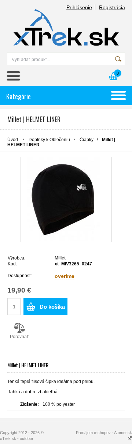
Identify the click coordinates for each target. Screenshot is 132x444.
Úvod (12, 139)
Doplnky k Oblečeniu (49, 139)
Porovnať (19, 336)
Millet (60, 258)
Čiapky (87, 139)
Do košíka (52, 307)
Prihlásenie (79, 7)
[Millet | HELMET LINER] (66, 199)
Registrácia (112, 7)
